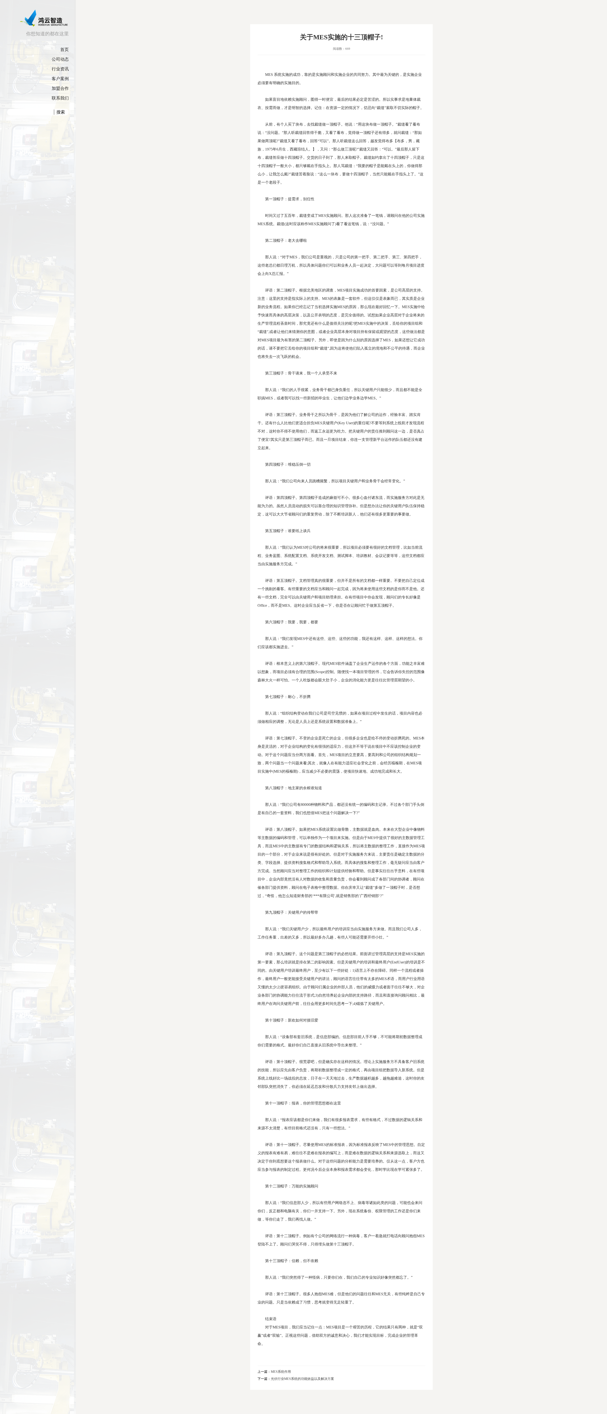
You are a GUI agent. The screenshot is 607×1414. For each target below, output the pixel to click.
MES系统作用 (281, 1371)
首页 (64, 49)
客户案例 (60, 78)
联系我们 (60, 98)
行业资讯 (60, 69)
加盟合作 (60, 88)
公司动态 (60, 59)
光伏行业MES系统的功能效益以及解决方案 (302, 1379)
